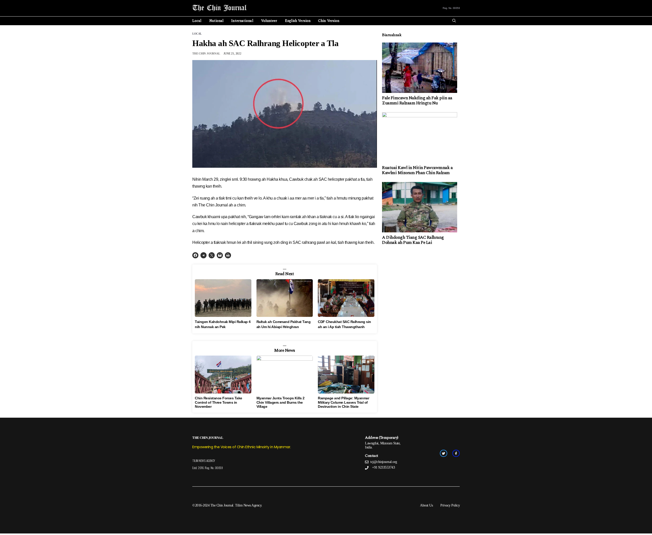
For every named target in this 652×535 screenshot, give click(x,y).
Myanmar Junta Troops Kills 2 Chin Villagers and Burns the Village (280, 402)
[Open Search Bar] (454, 21)
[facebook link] (456, 453)
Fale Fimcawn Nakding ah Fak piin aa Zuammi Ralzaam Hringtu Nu (417, 100)
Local (197, 20)
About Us (426, 505)
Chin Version (328, 20)
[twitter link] (443, 453)
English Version (298, 20)
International (242, 20)
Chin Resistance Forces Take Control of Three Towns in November (218, 402)
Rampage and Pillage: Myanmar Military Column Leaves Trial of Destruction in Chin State (343, 402)
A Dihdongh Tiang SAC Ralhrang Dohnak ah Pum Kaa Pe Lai (413, 240)
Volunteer (269, 20)
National (216, 20)
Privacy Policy (450, 505)
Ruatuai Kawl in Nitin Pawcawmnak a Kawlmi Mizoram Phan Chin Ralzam (417, 170)
